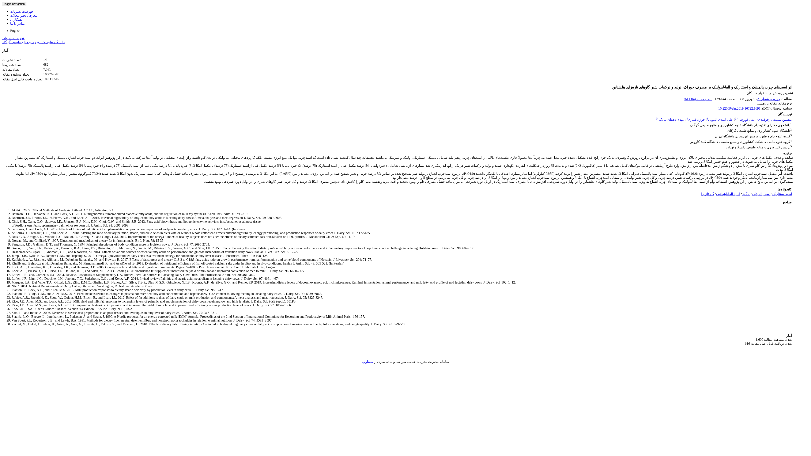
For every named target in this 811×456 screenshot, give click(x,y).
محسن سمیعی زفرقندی (775, 119)
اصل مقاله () (698, 99)
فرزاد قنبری (696, 119)
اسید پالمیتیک (761, 194)
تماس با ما (17, 23)
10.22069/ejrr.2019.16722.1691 (739, 108)
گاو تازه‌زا (707, 194)
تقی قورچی (746, 119)
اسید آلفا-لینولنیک (728, 194)
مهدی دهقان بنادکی (671, 119)
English (15, 31)
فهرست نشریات (21, 11)
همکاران (16, 19)
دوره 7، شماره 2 (768, 99)
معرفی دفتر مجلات (23, 15)
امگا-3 (746, 194)
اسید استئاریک (782, 194)
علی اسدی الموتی (720, 119)
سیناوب (367, 362)
